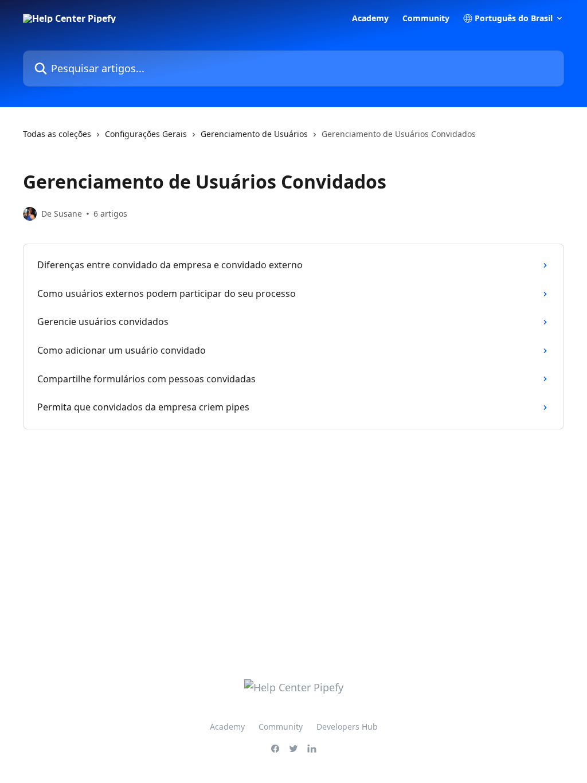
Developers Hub (347, 726)
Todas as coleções (57, 133)
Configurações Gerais (146, 133)
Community (425, 18)
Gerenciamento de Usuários (254, 133)
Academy (370, 18)
